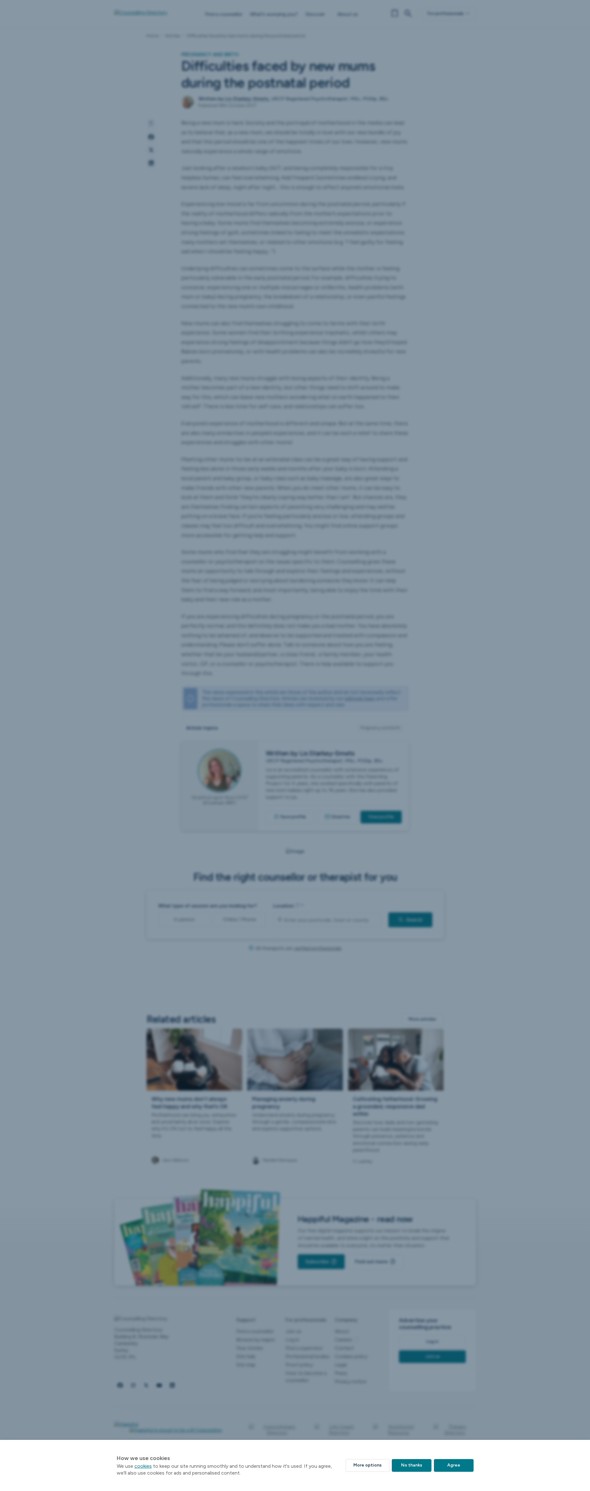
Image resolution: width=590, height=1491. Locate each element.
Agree (453, 1465)
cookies (143, 1466)
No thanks (411, 1465)
